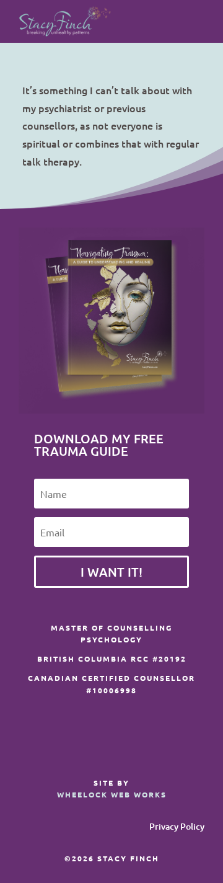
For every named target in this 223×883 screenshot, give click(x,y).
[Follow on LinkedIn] (194, 743)
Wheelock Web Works (112, 794)
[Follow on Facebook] (145, 743)
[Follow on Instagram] (170, 743)
